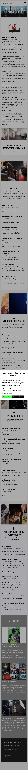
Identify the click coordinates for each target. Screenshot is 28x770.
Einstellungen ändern (18, 396)
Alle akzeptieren (7, 396)
